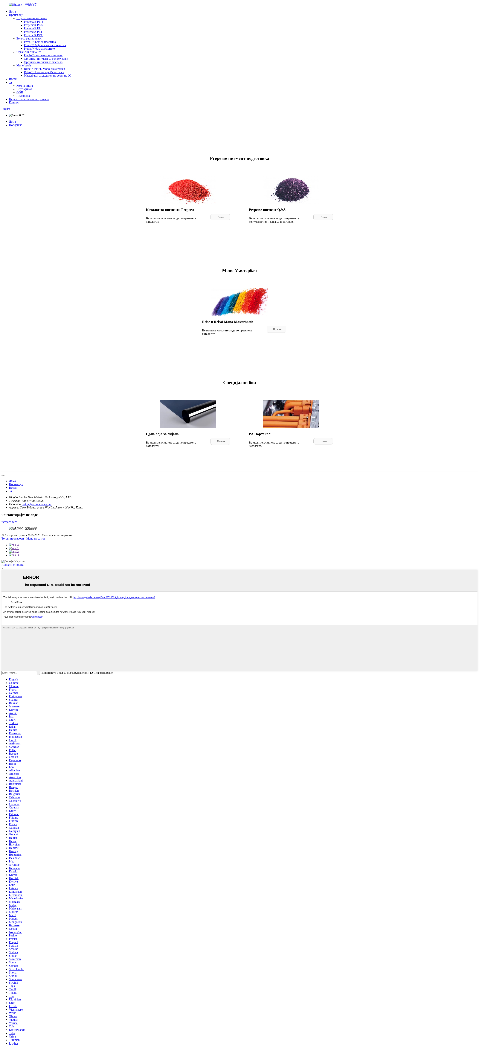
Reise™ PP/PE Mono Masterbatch (44, 68)
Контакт (14, 102)
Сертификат (24, 89)
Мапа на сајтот (35, 538)
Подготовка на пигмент (31, 18)
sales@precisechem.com (36, 504)
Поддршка (23, 95)
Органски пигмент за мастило (43, 62)
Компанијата (24, 85)
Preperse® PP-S (33, 25)
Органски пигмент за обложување (46, 58)
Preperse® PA (32, 28)
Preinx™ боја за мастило (39, 48)
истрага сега (9, 521)
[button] (220, 217)
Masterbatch (23, 65)
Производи (16, 14)
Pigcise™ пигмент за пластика (43, 55)
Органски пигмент (28, 52)
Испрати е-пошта (12, 564)
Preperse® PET (33, 31)
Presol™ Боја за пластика (40, 41)
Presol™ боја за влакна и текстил (45, 45)
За (10, 82)
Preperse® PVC (33, 35)
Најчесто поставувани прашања (29, 99)
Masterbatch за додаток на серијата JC (47, 75)
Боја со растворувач (29, 38)
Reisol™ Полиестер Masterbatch (44, 72)
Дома (12, 11)
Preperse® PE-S (33, 21)
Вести (13, 78)
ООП (19, 92)
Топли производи (12, 538)
